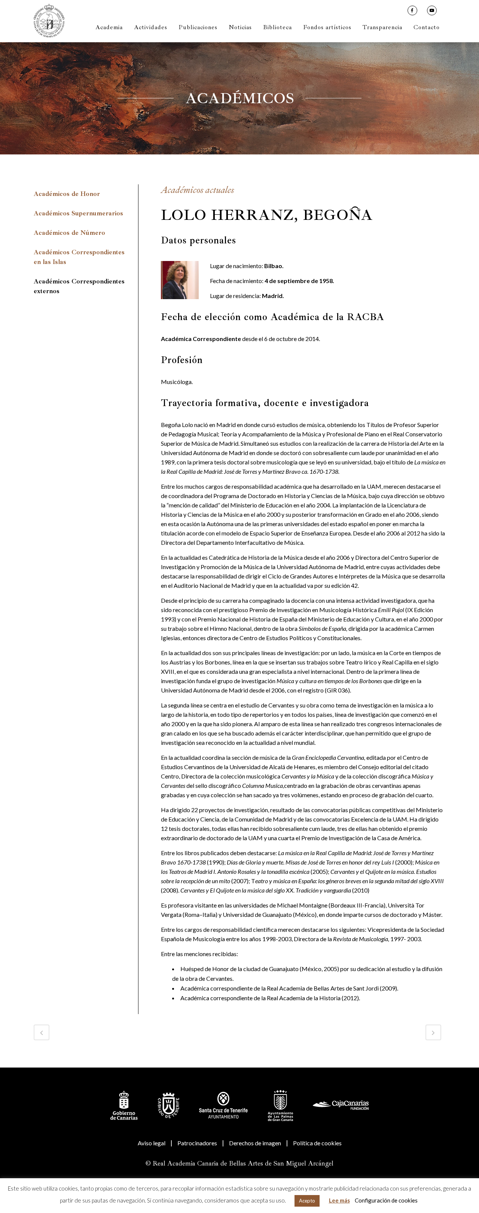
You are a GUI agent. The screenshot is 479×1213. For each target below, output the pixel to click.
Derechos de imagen (255, 1142)
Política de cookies (317, 1142)
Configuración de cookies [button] (386, 1200)
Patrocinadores (197, 1142)
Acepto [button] (307, 1201)
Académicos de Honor (67, 194)
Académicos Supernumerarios (78, 213)
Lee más (339, 1200)
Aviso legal (151, 1142)
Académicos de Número (69, 233)
